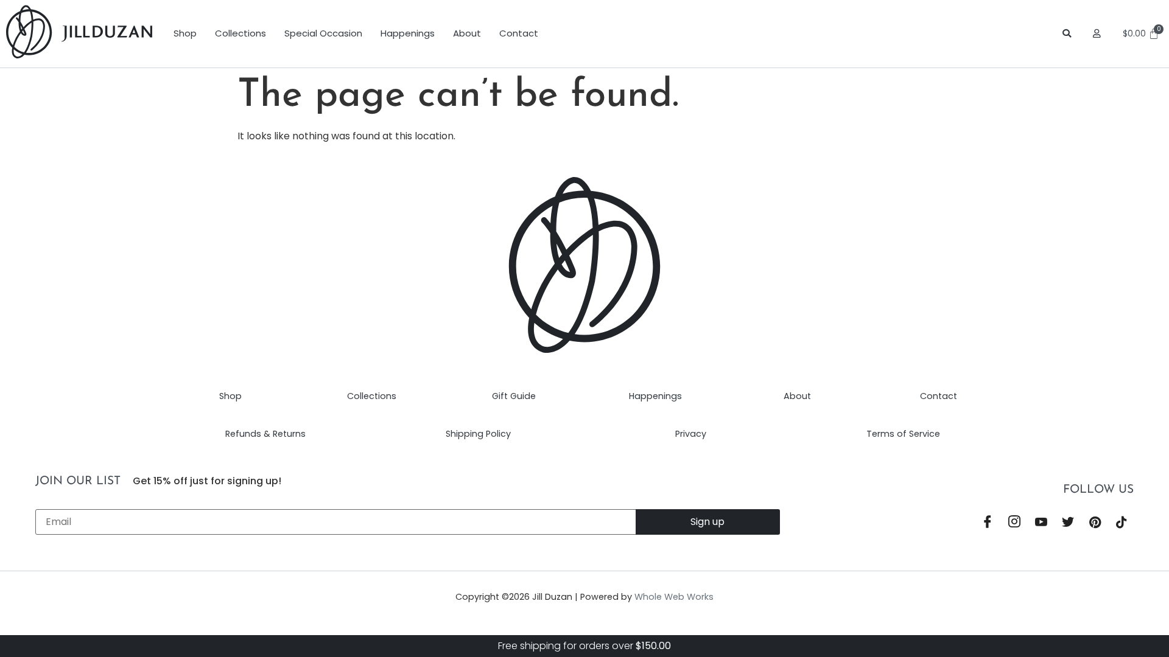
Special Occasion (323, 33)
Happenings (408, 33)
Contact (518, 33)
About (467, 33)
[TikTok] (1121, 523)
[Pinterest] (1095, 523)
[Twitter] (1068, 523)
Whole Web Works (674, 597)
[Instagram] (1014, 523)
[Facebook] (987, 523)
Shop (185, 33)
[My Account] (1099, 33)
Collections (240, 33)
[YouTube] (1041, 523)
